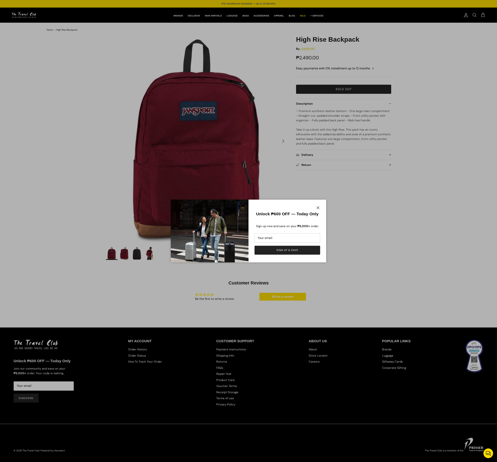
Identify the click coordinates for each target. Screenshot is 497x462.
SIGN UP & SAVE (287, 250)
